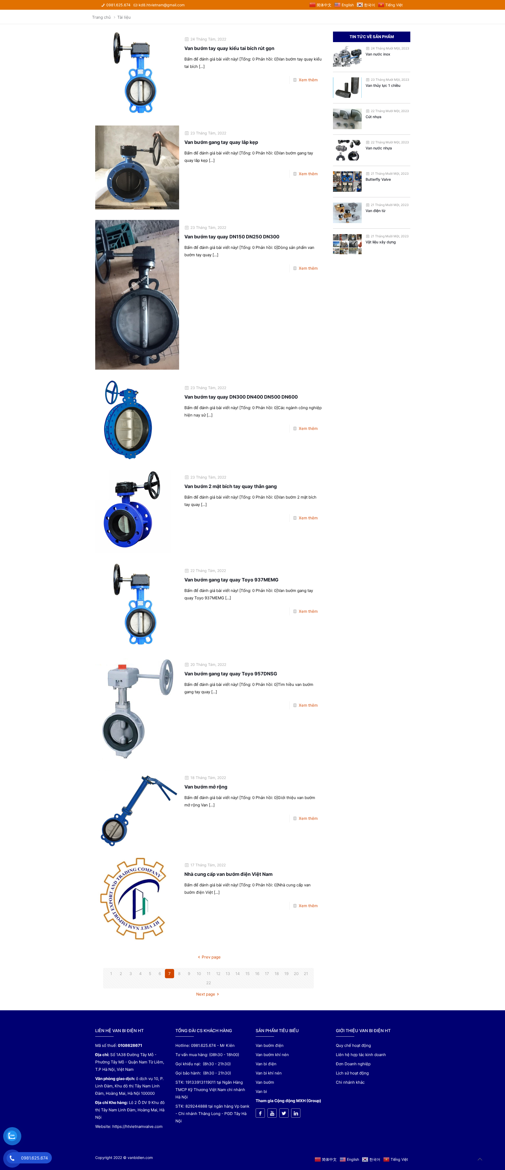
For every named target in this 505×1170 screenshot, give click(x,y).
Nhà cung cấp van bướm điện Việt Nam (228, 874)
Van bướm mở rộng (205, 787)
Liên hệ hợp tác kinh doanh (361, 1054)
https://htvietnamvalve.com (137, 1126)
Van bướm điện (270, 1045)
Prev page (211, 957)
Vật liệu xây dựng (381, 242)
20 (296, 973)
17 (267, 973)
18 (277, 973)
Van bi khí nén (269, 1073)
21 (306, 973)
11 (208, 973)
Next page (205, 994)
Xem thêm (308, 79)
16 (257, 973)
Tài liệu (124, 17)
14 (237, 973)
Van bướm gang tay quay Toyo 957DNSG (230, 673)
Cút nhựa (373, 116)
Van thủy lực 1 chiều (383, 85)
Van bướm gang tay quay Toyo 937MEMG (231, 580)
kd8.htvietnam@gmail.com (162, 5)
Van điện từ (375, 210)
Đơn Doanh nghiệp (353, 1063)
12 (218, 973)
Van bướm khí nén (272, 1054)
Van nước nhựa (379, 148)
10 (199, 973)
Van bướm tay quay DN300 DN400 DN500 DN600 (241, 397)
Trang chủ (101, 17)
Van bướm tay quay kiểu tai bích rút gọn (229, 48)
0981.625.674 (118, 5)
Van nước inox (378, 54)
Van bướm (265, 1082)
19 (286, 973)
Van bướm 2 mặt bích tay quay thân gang (230, 486)
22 (208, 982)
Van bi (261, 1091)
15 (247, 973)
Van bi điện (266, 1063)
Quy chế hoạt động (353, 1045)
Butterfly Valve (378, 179)
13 (228, 973)
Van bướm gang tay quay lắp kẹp (221, 142)
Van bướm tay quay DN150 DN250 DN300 (231, 236)
